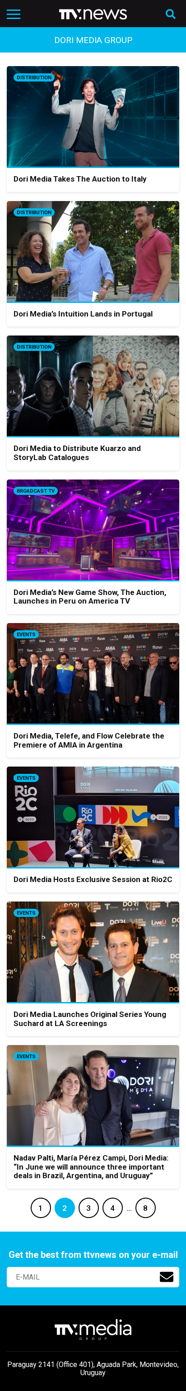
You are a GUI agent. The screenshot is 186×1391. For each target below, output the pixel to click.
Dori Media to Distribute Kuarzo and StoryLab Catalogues (77, 453)
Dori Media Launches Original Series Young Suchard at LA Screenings (90, 1019)
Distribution (34, 78)
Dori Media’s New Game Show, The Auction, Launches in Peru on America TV (90, 597)
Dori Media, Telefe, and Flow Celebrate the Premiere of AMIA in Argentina (89, 740)
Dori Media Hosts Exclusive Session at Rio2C (93, 879)
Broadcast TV (36, 491)
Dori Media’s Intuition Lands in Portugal (83, 313)
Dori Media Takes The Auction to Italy (80, 178)
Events (26, 635)
